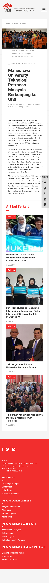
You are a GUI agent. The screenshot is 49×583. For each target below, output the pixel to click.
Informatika (7, 556)
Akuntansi (6, 510)
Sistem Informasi (9, 559)
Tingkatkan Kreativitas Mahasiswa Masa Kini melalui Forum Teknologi (24, 417)
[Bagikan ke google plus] (45, 194)
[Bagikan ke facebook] (45, 183)
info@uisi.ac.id (7, 466)
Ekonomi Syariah (9, 513)
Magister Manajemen (11, 506)
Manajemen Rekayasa (11, 530)
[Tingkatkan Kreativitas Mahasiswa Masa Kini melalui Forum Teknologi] (24, 393)
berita (16, 24)
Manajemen (7, 517)
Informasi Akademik (10, 494)
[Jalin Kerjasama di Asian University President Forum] (24, 343)
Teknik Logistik (8, 536)
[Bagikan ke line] (45, 205)
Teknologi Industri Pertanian (14, 540)
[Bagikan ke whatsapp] (45, 199)
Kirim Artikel (7, 490)
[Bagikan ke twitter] (45, 188)
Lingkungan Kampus (10, 483)
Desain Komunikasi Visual (13, 553)
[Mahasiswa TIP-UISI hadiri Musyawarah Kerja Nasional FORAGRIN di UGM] (24, 233)
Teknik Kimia (7, 533)
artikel (8, 24)
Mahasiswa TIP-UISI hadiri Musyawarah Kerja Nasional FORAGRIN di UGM (20, 257)
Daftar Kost (7, 487)
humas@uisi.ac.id (20, 466)
